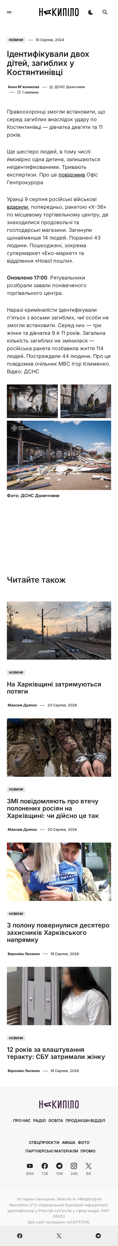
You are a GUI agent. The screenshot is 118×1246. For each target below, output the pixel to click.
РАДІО (39, 1120)
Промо (87, 1151)
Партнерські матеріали (51, 1151)
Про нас (22, 1120)
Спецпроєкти (44, 1142)
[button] (9, 12)
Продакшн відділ (85, 1120)
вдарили (17, 207)
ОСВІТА (55, 1120)
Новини (16, 40)
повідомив (71, 175)
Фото (83, 1142)
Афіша (68, 1142)
